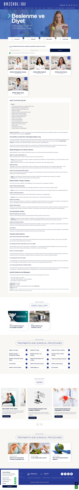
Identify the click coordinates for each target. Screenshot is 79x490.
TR (66, 5)
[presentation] (38, 424)
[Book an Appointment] (76, 483)
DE (71, 5)
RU (74, 5)
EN (69, 5)
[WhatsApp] (76, 487)
